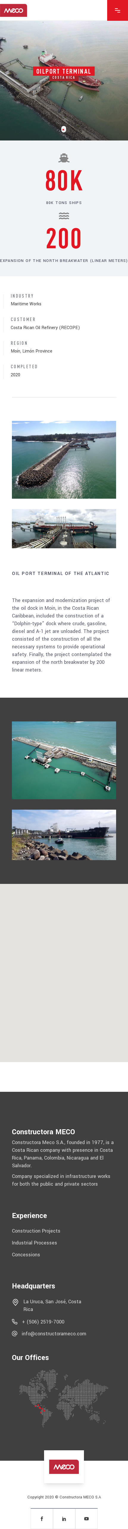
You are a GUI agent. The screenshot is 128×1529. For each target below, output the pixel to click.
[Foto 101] (64, 460)
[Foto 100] (64, 835)
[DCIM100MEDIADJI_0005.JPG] (64, 760)
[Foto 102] (64, 528)
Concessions (26, 1254)
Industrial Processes (34, 1242)
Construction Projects (36, 1231)
